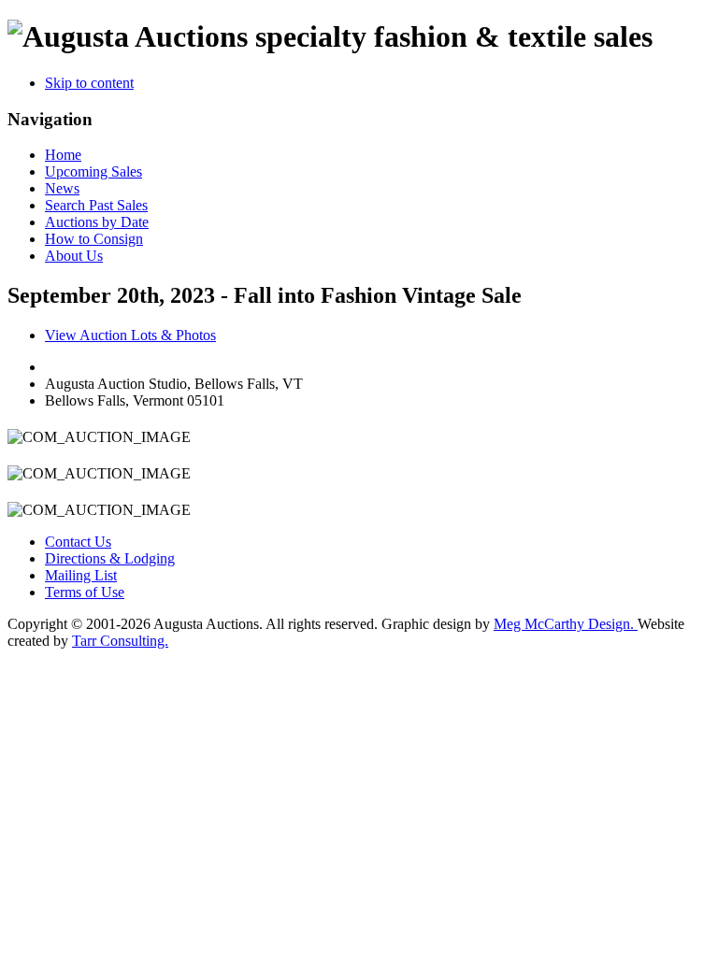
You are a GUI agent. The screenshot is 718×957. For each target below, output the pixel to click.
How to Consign (94, 239)
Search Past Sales (96, 205)
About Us (74, 256)
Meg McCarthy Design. (566, 624)
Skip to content (89, 83)
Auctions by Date (97, 222)
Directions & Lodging (110, 558)
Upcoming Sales (93, 171)
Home (63, 155)
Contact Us (78, 542)
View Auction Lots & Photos (130, 335)
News (62, 188)
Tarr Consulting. (120, 641)
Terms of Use (84, 592)
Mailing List (81, 575)
